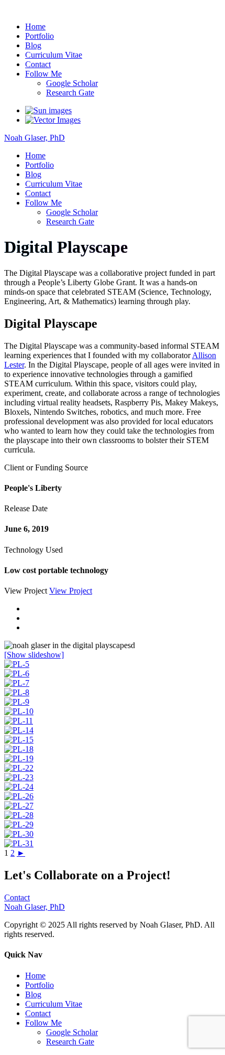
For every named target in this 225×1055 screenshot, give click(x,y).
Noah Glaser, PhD (34, 8)
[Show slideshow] (34, 654)
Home (35, 26)
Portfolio (39, 35)
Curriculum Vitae (53, 54)
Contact (38, 64)
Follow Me (43, 73)
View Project (70, 590)
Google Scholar (72, 83)
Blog (33, 45)
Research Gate (70, 92)
